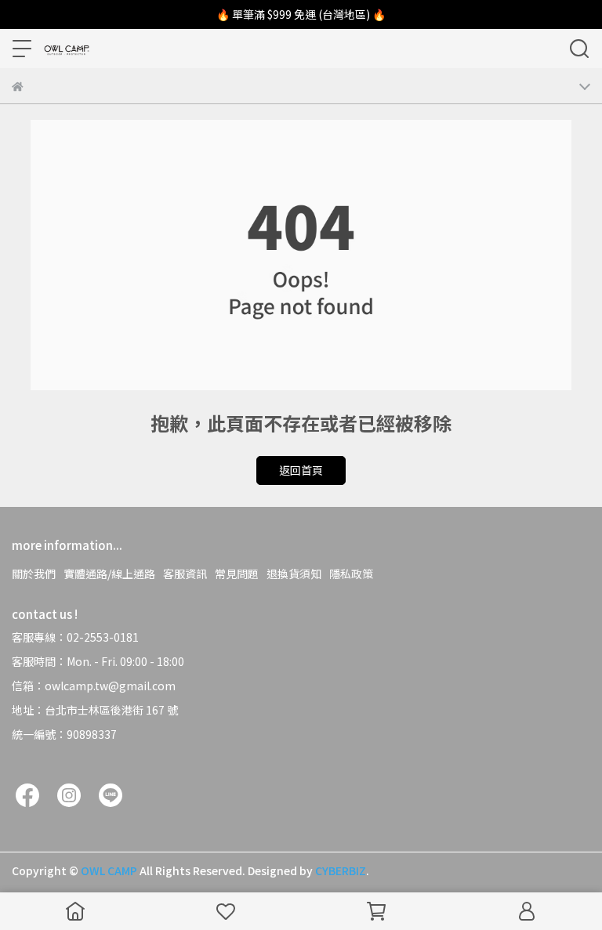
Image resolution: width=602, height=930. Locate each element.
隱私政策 (351, 573)
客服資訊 (185, 573)
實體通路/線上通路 (109, 573)
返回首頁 (301, 470)
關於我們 (34, 573)
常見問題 (237, 573)
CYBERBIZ (340, 870)
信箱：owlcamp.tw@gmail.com (94, 685)
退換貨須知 (294, 573)
